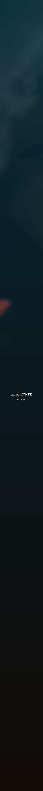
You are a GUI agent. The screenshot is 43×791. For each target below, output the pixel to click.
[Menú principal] (40, 4)
